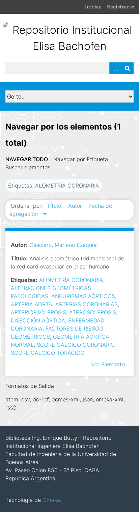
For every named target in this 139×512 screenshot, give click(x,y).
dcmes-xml (66, 399)
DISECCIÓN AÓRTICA (38, 320)
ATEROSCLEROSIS (92, 312)
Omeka (51, 499)
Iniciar (93, 6)
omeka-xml (109, 399)
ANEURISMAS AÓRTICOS (83, 296)
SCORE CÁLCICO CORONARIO (75, 344)
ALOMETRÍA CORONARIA (71, 280)
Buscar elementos (27, 167)
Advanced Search (115, 68)
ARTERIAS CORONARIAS (86, 304)
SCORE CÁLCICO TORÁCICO (47, 352)
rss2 (10, 407)
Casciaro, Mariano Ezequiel (63, 244)
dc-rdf (41, 399)
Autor (76, 205)
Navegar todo (26, 159)
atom (11, 399)
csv (25, 399)
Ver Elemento (108, 364)
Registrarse (120, 6)
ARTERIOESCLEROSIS (38, 312)
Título (55, 205)
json (88, 399)
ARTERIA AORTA (31, 304)
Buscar (127, 68)
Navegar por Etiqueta (80, 159)
